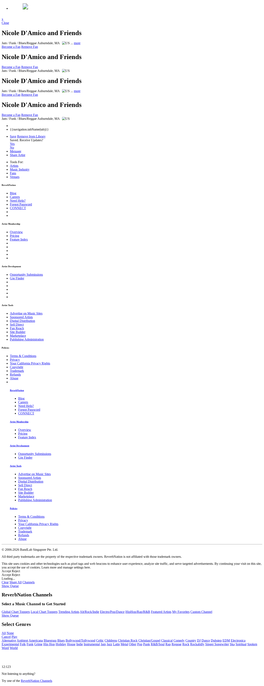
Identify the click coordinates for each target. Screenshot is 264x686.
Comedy (179, 640)
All (4, 633)
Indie (79, 644)
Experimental (10, 644)
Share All (15, 582)
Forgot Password (21, 204)
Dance (206, 640)
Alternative (9, 640)
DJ (199, 640)
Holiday (61, 644)
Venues (14, 177)
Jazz (109, 644)
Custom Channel (201, 612)
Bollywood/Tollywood (80, 640)
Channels (28, 582)
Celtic (100, 640)
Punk (146, 644)
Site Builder (17, 332)
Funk (30, 644)
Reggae (177, 644)
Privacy (15, 359)
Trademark (17, 371)
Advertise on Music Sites (26, 313)
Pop (139, 644)
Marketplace (18, 335)
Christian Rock (128, 640)
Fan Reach (17, 328)
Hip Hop (49, 644)
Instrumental (92, 644)
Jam (103, 644)
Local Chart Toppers (44, 612)
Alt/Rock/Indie (89, 612)
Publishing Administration (27, 339)
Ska (232, 644)
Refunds (15, 374)
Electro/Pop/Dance (112, 612)
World (14, 648)
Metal (124, 644)
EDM (226, 640)
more (77, 43)
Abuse (14, 378)
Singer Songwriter (217, 644)
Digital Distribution (22, 321)
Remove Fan (29, 47)
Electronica (238, 640)
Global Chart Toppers (16, 612)
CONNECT (18, 208)
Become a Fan (11, 47)
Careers (15, 197)
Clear (5, 582)
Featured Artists (161, 612)
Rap (168, 644)
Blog (13, 193)
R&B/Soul (158, 644)
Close (5, 23)
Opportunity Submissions (26, 274)
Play (14, 637)
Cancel (6, 637)
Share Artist (17, 155)
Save (13, 136)
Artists (14, 165)
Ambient (22, 640)
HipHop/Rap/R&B (137, 612)
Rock (185, 644)
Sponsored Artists (21, 317)
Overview (16, 232)
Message (15, 151)
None (10, 633)
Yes (12, 144)
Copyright (16, 367)
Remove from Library (31, 136)
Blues (61, 640)
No (12, 147)
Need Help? (18, 200)
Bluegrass (50, 640)
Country (190, 640)
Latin (116, 644)
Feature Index (19, 239)
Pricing (14, 235)
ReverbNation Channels (36, 680)
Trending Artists (68, 612)
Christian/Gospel (149, 640)
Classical (167, 640)
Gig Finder (17, 278)
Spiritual (241, 644)
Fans (13, 173)
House (71, 644)
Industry (19, 169)
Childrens (111, 640)
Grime (38, 644)
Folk (23, 644)
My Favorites (181, 612)
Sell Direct (17, 324)
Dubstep (216, 640)
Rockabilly (197, 644)
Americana (36, 640)
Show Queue (10, 586)
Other (132, 644)
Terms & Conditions (23, 356)
